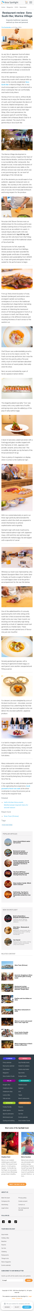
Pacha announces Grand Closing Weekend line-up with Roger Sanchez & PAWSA (21, 863)
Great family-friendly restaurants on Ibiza (21, 1033)
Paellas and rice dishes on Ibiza (23, 999)
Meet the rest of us (17, 1184)
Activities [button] (9, 1103)
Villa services (6, 1098)
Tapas (20, 1095)
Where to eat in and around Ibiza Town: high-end (23, 1021)
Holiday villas (5, 1238)
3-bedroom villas (7, 1088)
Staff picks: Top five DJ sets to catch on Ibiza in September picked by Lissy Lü (22, 894)
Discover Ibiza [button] (24, 1103)
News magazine (6, 1262)
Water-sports (7, 1110)
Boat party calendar (8, 1066)
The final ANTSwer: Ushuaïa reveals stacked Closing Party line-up (21, 873)
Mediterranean (22, 1084)
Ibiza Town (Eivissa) (11, 816)
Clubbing (4, 1251)
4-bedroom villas (7, 1091)
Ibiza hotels (4, 1234)
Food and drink (7, 825)
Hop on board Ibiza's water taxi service (21, 842)
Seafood (20, 1088)
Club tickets (6, 1069)
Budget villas (6, 1084)
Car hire (20, 1114)
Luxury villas (6, 1095)
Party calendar (7, 1062)
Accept (27, 1307)
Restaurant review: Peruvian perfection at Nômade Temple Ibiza (20, 852)
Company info (5, 1201)
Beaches (20, 1110)
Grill (19, 1091)
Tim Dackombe (6, 27)
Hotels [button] (25, 1058)
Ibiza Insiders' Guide (8, 1076)
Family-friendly (7, 1107)
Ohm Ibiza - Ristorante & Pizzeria (21, 927)
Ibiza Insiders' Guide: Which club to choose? (22, 883)
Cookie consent (22, 1201)
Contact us (21, 1204)
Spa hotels (21, 1072)
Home (3, 7)
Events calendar (23, 1117)
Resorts (20, 1107)
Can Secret (16, 940)
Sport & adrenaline (8, 1114)
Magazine (10, 7)
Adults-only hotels (23, 1069)
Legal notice (4, 1208)
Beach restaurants (23, 1098)
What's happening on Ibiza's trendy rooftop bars (23, 1044)
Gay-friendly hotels (23, 1062)
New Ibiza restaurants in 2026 (22, 1010)
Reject (17, 1307)
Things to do (5, 1258)
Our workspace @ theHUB (23, 1209)
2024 (16, 7)
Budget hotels (22, 1076)
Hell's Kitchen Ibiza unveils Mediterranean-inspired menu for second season (16, 804)
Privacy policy (22, 1198)
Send (29, 1280)
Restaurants (5, 1255)
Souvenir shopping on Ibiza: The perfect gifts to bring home (24, 976)
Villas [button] (9, 1080)
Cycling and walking (8, 1120)
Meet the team (5, 1198)
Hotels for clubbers (23, 1066)
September (23, 7)
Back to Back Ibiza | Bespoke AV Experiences (21, 916)
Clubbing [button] (9, 1058)
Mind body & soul (8, 1117)
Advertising (4, 1204)
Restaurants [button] (25, 1080)
